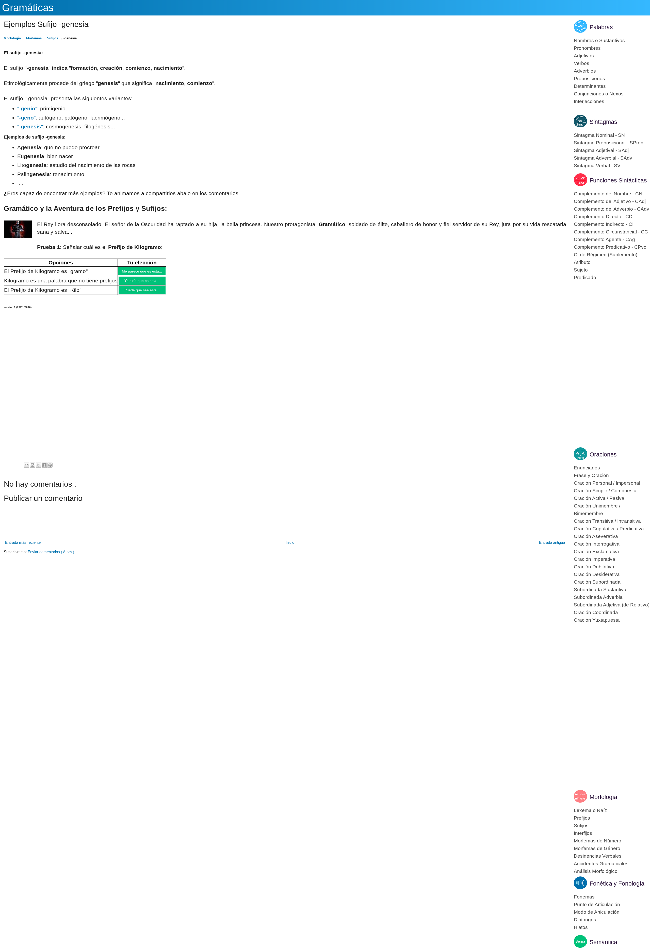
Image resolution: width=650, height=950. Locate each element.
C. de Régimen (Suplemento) (605, 254)
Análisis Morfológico (596, 871)
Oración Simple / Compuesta (605, 490)
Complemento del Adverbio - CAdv (611, 209)
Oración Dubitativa (594, 566)
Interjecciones (589, 101)
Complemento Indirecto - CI (603, 224)
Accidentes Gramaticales (601, 863)
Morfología (603, 797)
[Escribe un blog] (32, 468)
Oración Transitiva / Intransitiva (607, 521)
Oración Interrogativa (597, 544)
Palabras (601, 27)
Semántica (603, 942)
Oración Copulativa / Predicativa (609, 528)
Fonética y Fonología (617, 883)
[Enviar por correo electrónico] (26, 468)
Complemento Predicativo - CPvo (610, 247)
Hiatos (581, 927)
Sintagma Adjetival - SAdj (601, 150)
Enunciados (587, 467)
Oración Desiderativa (597, 574)
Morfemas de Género (597, 848)
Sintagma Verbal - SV (597, 165)
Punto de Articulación (597, 904)
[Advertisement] (519, 69)
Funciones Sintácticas (618, 180)
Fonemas (584, 897)
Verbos (581, 63)
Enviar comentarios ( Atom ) (51, 555)
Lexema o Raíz (590, 810)
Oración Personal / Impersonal (607, 483)
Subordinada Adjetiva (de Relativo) (611, 604)
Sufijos (52, 38)
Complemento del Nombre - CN (608, 193)
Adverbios (585, 71)
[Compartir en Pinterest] (50, 468)
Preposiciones (589, 78)
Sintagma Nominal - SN (599, 135)
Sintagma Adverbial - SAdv (603, 158)
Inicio (290, 546)
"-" (27, 108)
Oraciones (603, 454)
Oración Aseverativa (596, 536)
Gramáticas (28, 7)
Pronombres (587, 48)
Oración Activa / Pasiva (599, 498)
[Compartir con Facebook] (44, 468)
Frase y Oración (591, 475)
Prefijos (582, 818)
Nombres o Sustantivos (599, 40)
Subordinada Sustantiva (600, 589)
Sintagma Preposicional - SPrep (608, 142)
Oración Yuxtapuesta (597, 620)
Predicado (585, 277)
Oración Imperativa (594, 559)
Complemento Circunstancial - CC (611, 231)
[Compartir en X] (38, 468)
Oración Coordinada (596, 612)
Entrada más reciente (23, 546)
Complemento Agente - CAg (604, 239)
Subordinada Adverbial (599, 597)
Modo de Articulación (597, 912)
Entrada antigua (552, 546)
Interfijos (583, 833)
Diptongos (585, 919)
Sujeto (581, 270)
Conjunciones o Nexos (599, 93)
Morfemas (34, 38)
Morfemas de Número (597, 840)
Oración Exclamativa (596, 551)
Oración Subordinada (597, 582)
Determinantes (590, 86)
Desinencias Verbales (598, 856)
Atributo (582, 262)
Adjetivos (584, 55)
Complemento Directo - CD (603, 216)
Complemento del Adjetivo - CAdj (610, 201)
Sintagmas (603, 121)
